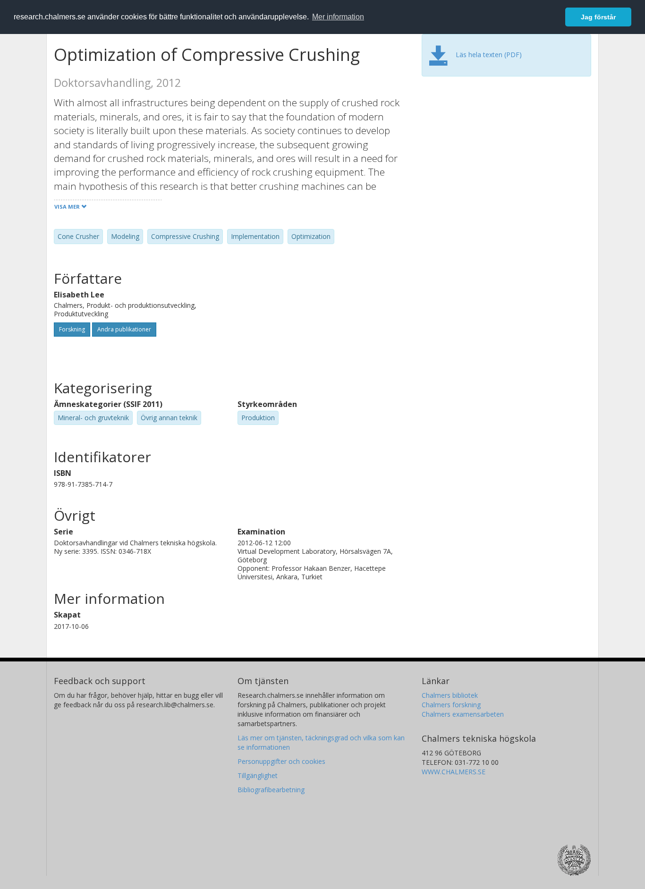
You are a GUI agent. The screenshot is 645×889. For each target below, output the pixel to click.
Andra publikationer (124, 329)
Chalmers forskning (451, 704)
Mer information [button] (338, 17)
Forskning (72, 329)
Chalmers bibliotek (450, 695)
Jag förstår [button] (598, 17)
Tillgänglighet (258, 775)
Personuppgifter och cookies (281, 761)
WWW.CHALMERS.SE (453, 771)
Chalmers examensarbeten (463, 714)
